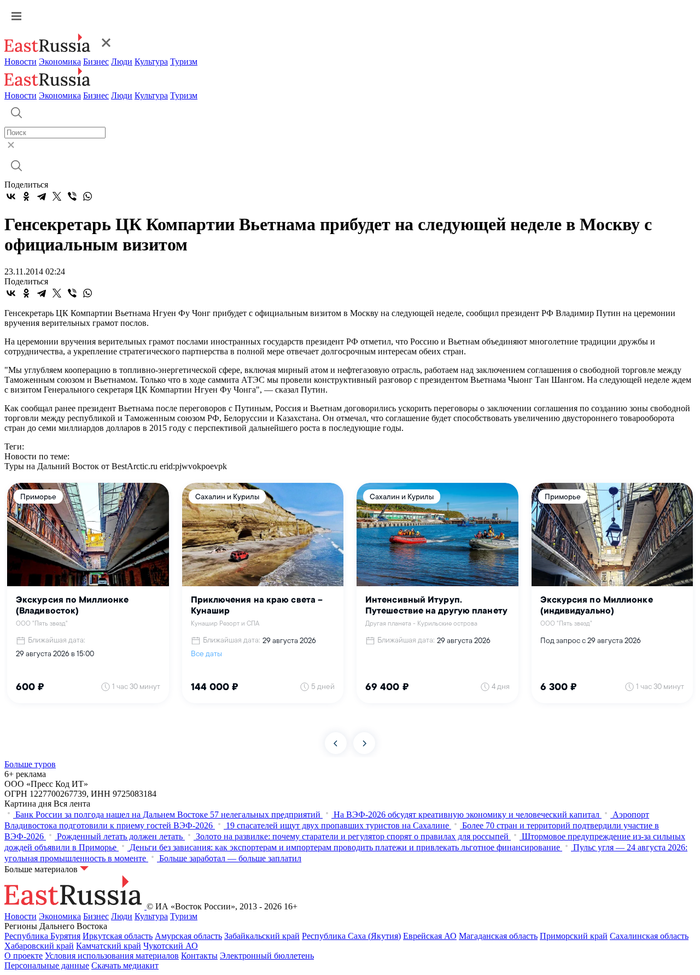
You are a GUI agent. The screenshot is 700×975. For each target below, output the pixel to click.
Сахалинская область (649, 936)
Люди (121, 61)
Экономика (60, 61)
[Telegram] (41, 196)
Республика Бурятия (42, 936)
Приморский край (574, 936)
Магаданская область (498, 936)
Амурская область (188, 936)
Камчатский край (108, 945)
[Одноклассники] (26, 196)
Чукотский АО (170, 945)
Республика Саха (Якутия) (351, 936)
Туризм (183, 61)
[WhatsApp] (87, 196)
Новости (20, 61)
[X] (56, 196)
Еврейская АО (430, 936)
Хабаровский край (39, 945)
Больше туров (30, 764)
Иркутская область (118, 936)
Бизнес (96, 61)
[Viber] (72, 196)
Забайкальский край (262, 936)
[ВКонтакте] (11, 196)
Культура (151, 61)
